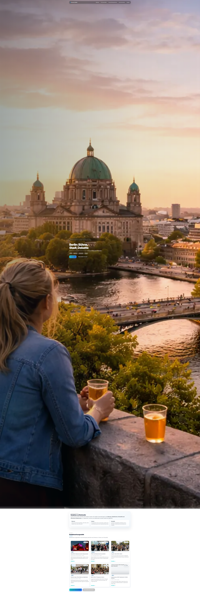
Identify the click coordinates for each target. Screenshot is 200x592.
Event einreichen (122, 2)
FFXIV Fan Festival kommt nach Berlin (98, 553)
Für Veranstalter (104, 2)
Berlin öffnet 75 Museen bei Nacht (97, 577)
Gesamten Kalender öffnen (75, 589)
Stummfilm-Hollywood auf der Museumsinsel (79, 553)
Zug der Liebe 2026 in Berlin (116, 553)
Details (73, 561)
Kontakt (128, 2)
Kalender (97, 2)
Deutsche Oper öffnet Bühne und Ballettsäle (79, 577)
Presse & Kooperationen (112, 2)
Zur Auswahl (72, 256)
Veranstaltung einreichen (89, 589)
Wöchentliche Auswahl (82, 256)
